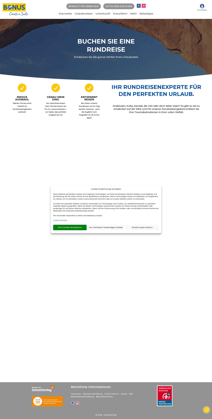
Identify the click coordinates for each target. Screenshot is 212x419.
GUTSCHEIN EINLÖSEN (119, 6)
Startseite (65, 14)
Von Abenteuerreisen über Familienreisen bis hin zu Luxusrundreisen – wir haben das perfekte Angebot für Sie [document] (55, 109)
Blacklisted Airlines (104, 397)
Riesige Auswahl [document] (22, 98)
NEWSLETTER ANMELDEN (84, 6)
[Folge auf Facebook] (139, 6)
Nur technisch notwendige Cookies (106, 227)
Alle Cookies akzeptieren (70, 227)
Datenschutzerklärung (93, 394)
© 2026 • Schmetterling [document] (106, 415)
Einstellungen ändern (142, 227)
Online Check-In (111, 394)
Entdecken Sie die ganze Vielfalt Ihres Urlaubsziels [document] (106, 57)
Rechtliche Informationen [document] (91, 387)
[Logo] (15, 15)
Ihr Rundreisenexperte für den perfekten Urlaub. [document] (156, 90)
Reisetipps (146, 14)
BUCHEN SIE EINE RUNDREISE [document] (106, 45)
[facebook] (73, 404)
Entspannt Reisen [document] (89, 98)
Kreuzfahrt (120, 14)
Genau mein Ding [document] (55, 98)
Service (124, 394)
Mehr (133, 14)
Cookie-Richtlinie (60, 220)
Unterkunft (102, 14)
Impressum (76, 394)
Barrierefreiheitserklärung (82, 397)
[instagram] (78, 404)
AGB (131, 394)
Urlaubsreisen (84, 14)
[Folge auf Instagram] (144, 6)
